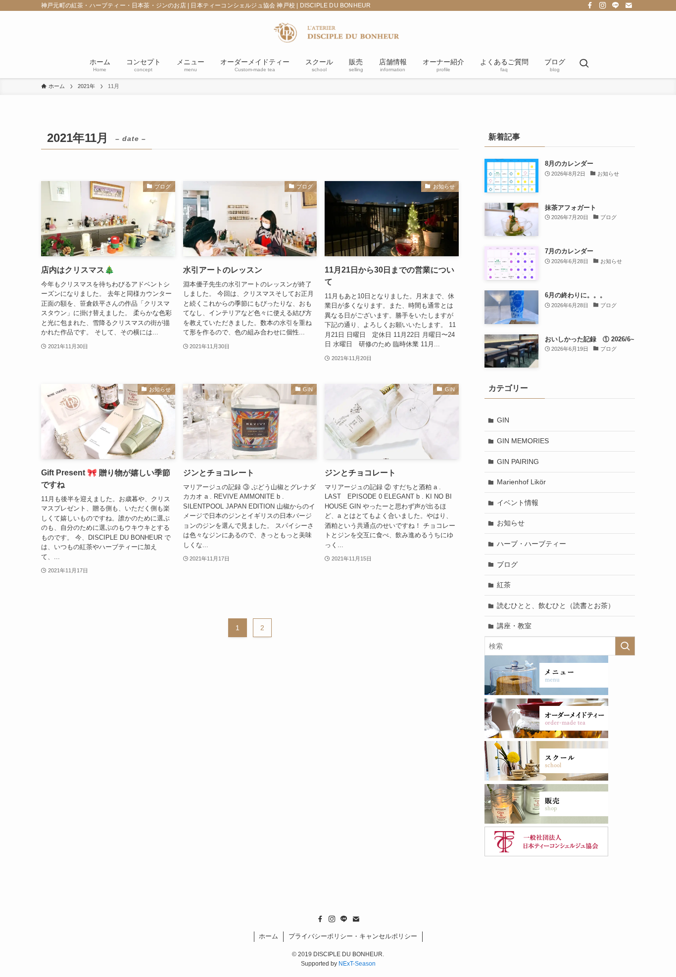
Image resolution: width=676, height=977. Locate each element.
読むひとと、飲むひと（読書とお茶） (556, 605)
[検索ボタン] (584, 64)
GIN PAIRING (518, 461)
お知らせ (511, 523)
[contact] (628, 5)
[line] (615, 5)
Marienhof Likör (521, 482)
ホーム (268, 936)
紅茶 (504, 585)
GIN (503, 420)
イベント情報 (517, 503)
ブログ (507, 564)
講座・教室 (514, 626)
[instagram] (602, 5)
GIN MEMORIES (523, 441)
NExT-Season (357, 963)
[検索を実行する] (625, 646)
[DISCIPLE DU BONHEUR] (338, 33)
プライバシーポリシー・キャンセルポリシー (353, 936)
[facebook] (589, 5)
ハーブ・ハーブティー (531, 544)
